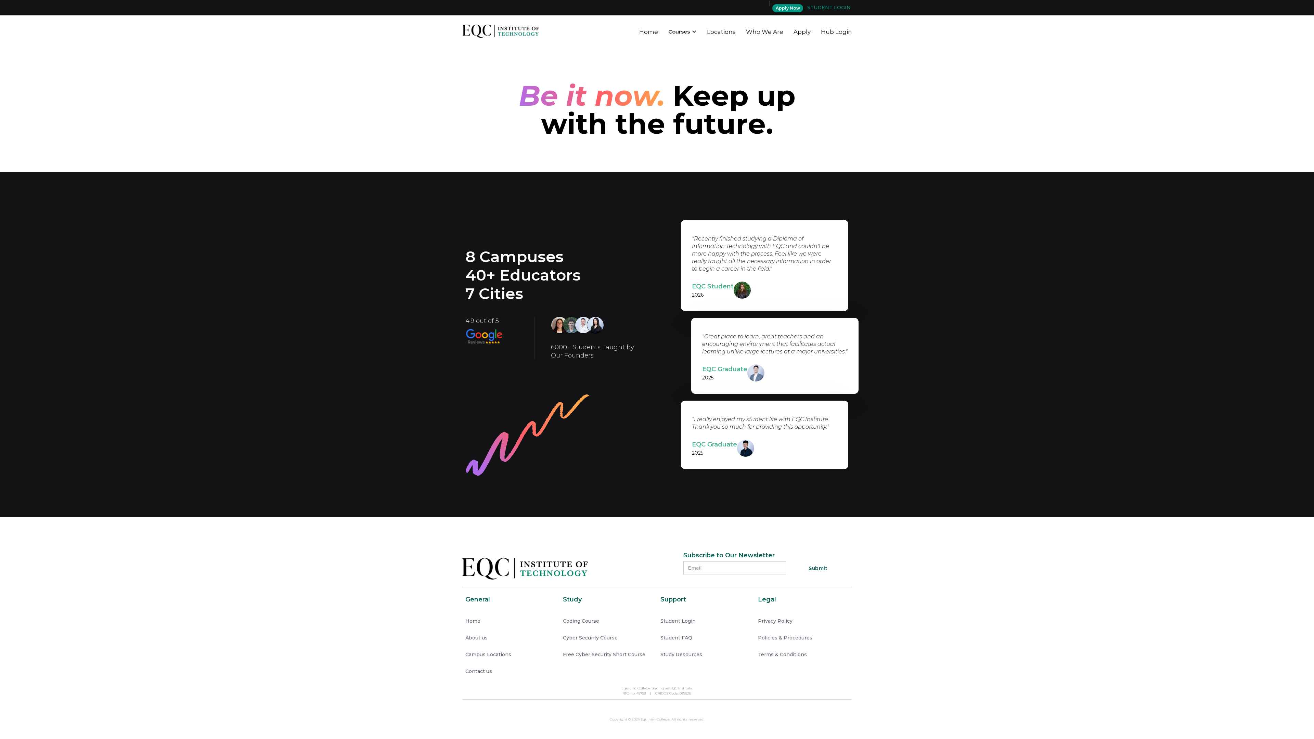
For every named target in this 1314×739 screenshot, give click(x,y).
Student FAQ (676, 638)
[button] (682, 31)
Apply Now (788, 8)
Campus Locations (488, 654)
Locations (721, 31)
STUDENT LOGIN (829, 7)
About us (476, 638)
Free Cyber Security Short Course (604, 654)
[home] (500, 30)
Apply (802, 31)
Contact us (478, 671)
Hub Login (836, 31)
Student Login (678, 621)
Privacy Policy (775, 621)
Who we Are (764, 31)
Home (648, 31)
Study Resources (681, 654)
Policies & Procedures (785, 638)
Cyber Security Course (590, 638)
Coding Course (581, 621)
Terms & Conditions (782, 654)
